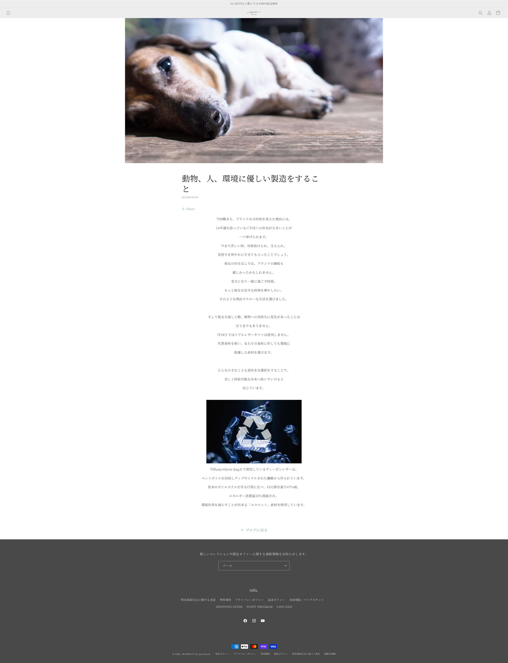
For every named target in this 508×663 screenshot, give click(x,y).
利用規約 (225, 600)
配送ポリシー (281, 653)
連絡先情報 (330, 653)
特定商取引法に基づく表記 (306, 653)
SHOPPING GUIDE (229, 607)
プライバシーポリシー (249, 600)
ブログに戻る (256, 529)
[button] (8, 13)
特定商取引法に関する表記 (198, 600)
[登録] (285, 565)
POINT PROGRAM (260, 607)
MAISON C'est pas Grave (196, 653)
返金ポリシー (276, 600)
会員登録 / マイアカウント (306, 600)
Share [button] (191, 209)
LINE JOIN (284, 607)
